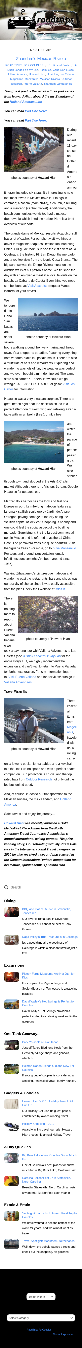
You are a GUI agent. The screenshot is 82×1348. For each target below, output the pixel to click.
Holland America (17, 74)
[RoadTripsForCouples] (40, 29)
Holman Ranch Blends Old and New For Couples (48, 1067)
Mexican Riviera (50, 78)
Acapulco (45, 69)
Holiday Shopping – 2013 (38, 1123)
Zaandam (50, 83)
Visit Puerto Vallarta (22, 677)
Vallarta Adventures (18, 682)
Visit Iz (60, 589)
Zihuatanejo (64, 83)
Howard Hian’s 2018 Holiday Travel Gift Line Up (47, 1103)
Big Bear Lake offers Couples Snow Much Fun (49, 1157)
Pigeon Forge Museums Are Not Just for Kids (48, 975)
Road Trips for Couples (24, 65)
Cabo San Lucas (63, 69)
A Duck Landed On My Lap (42, 656)
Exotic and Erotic (59, 65)
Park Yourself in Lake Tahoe (40, 1042)
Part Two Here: (36, 120)
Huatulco (52, 74)
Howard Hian (37, 74)
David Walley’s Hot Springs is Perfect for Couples (48, 1003)
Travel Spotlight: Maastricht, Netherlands (48, 1241)
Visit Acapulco (37, 285)
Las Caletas (67, 74)
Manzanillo (31, 78)
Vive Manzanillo (64, 548)
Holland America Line (26, 101)
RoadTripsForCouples (39, 1329)
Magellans (16, 78)
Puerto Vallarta (32, 83)
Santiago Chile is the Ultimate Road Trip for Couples (50, 1215)
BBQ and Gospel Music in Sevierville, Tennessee (46, 911)
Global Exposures (63, 1334)
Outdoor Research (39, 779)
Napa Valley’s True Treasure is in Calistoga (50, 936)
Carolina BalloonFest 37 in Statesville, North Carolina (46, 1179)
